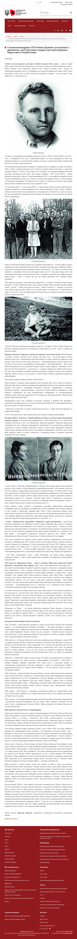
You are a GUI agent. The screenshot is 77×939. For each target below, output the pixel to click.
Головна (8, 36)
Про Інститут (11, 21)
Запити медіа (43, 877)
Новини (42, 870)
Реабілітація (40, 21)
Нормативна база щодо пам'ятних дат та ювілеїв (53, 833)
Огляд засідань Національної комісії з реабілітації (53, 856)
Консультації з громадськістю (12, 877)
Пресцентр (64, 21)
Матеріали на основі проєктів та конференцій (52, 904)
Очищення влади (9, 859)
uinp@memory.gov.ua (49, 925)
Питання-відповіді (45, 862)
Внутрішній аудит (9, 852)
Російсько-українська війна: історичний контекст (52, 891)
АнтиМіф (42, 898)
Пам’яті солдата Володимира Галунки (15, 919)
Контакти (31, 25)
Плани (6, 839)
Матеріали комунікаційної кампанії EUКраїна (52, 880)
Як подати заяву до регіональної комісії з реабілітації (54, 859)
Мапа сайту (68, 2)
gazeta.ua (15, 818)
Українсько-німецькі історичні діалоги (50, 901)
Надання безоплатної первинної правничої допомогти (19, 898)
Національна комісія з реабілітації (49, 853)
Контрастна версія (66, 4)
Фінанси (7, 901)
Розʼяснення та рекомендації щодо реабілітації (52, 849)
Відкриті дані (8, 883)
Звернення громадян (10, 870)
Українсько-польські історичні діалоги (50, 908)
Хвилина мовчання (20, 25)
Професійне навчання (11, 862)
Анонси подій (43, 874)
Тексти (10, 25)
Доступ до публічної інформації (13, 874)
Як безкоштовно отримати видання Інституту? (17, 880)
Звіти (6, 843)
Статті (22, 36)
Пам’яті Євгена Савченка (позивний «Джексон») (17, 916)
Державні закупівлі (10, 886)
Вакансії (7, 849)
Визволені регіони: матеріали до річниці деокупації (53, 888)
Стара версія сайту (56, 2)
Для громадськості (52, 21)
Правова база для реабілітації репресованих (52, 846)
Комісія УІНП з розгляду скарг (12, 895)
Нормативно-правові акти (26, 21)
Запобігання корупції (10, 855)
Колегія (7, 846)
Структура (7, 836)
